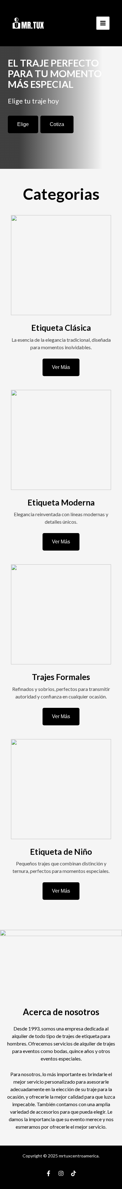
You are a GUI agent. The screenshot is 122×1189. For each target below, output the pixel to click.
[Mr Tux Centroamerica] (28, 23)
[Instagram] (61, 1173)
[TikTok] (73, 1173)
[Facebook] (48, 1173)
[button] (23, 124)
